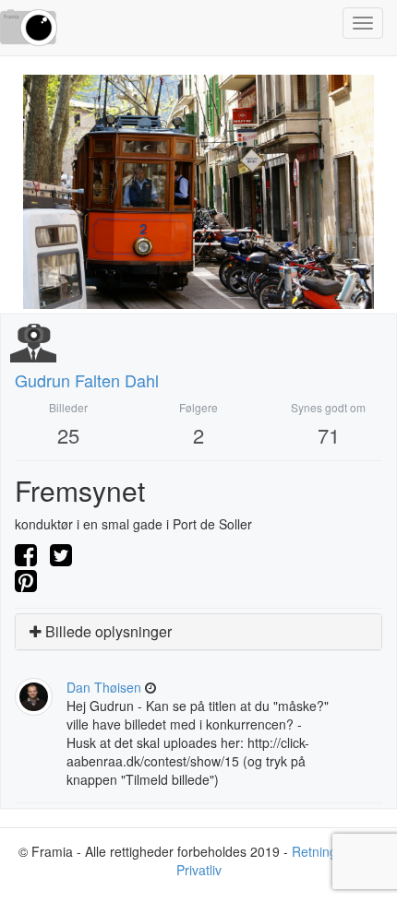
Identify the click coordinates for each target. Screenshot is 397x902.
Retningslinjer (331, 851)
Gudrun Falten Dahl (87, 380)
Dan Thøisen (103, 687)
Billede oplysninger (107, 631)
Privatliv (199, 869)
